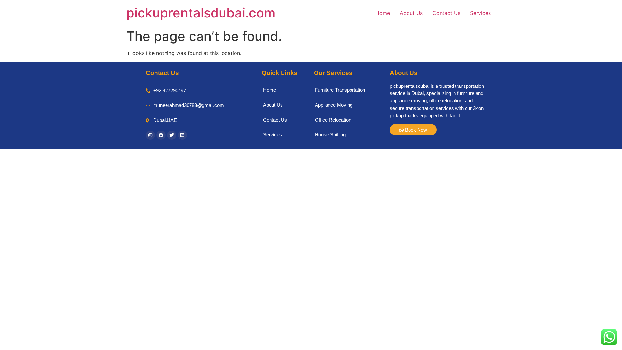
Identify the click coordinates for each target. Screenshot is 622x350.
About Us (411, 13)
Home (382, 13)
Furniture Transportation (340, 90)
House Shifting (330, 134)
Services (480, 13)
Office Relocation (333, 119)
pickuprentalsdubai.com (200, 13)
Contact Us (446, 13)
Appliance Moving (333, 105)
